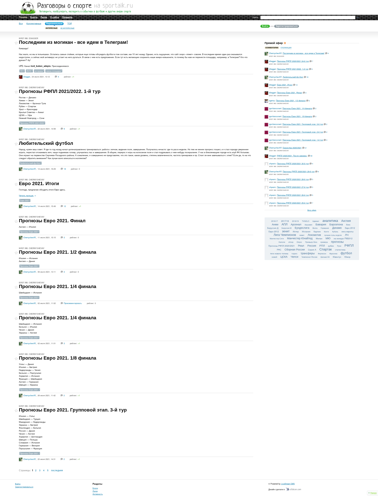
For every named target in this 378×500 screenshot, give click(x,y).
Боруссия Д (272, 227)
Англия (346, 220)
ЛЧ (346, 235)
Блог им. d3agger (28, 38)
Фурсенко (333, 253)
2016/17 (274, 221)
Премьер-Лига (311, 242)
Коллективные (33, 23)
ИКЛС (29, 70)
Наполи (282, 242)
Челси (294, 256)
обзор (290, 242)
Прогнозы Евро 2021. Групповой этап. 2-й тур (302, 132)
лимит (301, 235)
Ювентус (337, 256)
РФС (279, 249)
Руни (339, 246)
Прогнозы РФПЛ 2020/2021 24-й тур (293, 61)
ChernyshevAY (29, 128)
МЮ (328, 238)
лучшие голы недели (333, 235)
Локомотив (314, 235)
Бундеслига (302, 227)
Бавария (321, 224)
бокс (348, 224)
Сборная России (295, 249)
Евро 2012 (350, 227)
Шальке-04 (325, 257)
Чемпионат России (309, 257)
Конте (326, 231)
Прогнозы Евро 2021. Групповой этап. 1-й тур (302, 139)
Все (21, 23)
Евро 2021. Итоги (39, 183)
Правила (67, 17)
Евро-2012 (274, 231)
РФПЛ (349, 245)
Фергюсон (322, 253)
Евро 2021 (24, 200)
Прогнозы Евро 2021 (29, 231)
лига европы (347, 231)
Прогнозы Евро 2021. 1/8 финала (57, 358)
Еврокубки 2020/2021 (292, 147)
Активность (98, 494)
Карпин (317, 231)
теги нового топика (279, 253)
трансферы (308, 253)
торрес (294, 253)
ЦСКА (283, 256)
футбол (346, 253)
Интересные (51, 28)
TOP (69, 23)
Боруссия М (286, 228)
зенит (286, 231)
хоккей (274, 257)
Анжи (275, 224)
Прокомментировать (73, 303)
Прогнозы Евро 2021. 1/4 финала (57, 286)
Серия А (312, 249)
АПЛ (284, 224)
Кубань (335, 231)
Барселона (336, 224)
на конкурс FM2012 (343, 238)
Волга (315, 228)
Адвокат (315, 221)
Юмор (347, 256)
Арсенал (296, 224)
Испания (306, 231)
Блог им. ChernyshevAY (31, 87)
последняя (57, 470)
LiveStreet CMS (288, 483)
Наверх (373, 492)
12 (65, 206)
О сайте (54, 17)
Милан (319, 238)
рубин (331, 245)
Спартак (325, 249)
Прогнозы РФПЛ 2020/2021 (281, 245)
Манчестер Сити (277, 238)
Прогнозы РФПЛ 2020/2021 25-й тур (293, 202)
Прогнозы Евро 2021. (29, 389)
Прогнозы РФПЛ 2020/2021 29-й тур (299, 171)
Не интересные (67, 28)
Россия (311, 245)
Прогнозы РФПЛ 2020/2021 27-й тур (293, 187)
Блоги (34, 17)
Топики (23, 17)
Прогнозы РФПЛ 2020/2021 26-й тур (293, 195)
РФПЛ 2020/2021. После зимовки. (292, 155)
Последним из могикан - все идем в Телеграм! (73, 42)
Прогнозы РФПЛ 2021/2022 (32, 123)
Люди (43, 17)
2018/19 (295, 221)
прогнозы (337, 241)
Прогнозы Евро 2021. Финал (52, 220)
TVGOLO (305, 221)
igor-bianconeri (275, 108)
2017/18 (285, 220)
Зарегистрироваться (287, 26)
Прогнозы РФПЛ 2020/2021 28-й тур (293, 179)
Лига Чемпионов (285, 234)
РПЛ (322, 245)
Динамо (337, 227)
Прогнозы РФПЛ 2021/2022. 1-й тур (60, 91)
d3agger (26, 76)
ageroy (272, 100)
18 (65, 168)
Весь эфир (311, 210)
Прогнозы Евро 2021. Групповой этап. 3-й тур (73, 410)
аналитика (330, 220)
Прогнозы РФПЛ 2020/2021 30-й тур (293, 163)
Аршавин (308, 224)
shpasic (272, 163)
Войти (265, 26)
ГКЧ (21, 70)
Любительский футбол (46, 143)
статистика (340, 249)
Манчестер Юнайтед (300, 238)
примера (324, 242)
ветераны (39, 70)
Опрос (299, 242)
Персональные (54, 23)
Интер (296, 231)
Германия (325, 228)
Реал (301, 245)
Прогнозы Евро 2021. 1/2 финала (57, 252)
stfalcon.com (294, 489)
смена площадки (53, 70)
